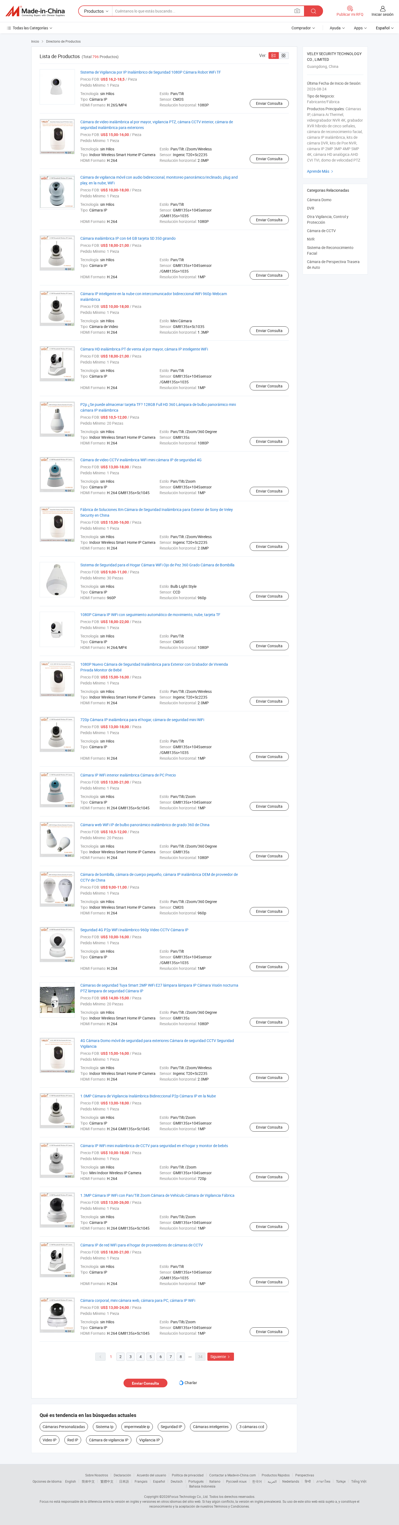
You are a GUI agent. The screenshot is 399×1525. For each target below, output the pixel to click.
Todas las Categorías (30, 27)
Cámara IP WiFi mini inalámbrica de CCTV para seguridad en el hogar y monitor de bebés (154, 1145)
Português (196, 1481)
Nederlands (290, 1481)
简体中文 (88, 1481)
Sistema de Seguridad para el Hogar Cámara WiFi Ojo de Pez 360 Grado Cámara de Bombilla (157, 564)
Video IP (49, 1439)
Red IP (72, 1439)
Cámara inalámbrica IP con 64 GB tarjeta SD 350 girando (128, 238)
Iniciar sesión (383, 14)
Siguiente (220, 1356)
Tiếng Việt (358, 1481)
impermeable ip (137, 1426)
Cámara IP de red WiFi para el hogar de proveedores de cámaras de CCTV (141, 1245)
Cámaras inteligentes (211, 1426)
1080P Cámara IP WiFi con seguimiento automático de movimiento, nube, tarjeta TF (150, 614)
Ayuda (335, 27)
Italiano (214, 1481)
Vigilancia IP (149, 1439)
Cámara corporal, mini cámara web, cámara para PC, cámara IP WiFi (137, 1300)
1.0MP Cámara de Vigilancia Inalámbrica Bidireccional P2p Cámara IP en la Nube (148, 1095)
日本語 (124, 1481)
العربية (272, 1481)
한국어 (257, 1481)
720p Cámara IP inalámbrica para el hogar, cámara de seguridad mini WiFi (142, 719)
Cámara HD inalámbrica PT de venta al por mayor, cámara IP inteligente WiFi (144, 349)
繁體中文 (106, 1481)
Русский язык (236, 1481)
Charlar (191, 1382)
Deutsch (177, 1481)
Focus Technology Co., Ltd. (188, 1496)
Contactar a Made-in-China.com (232, 1475)
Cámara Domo (319, 199)
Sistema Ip (104, 1426)
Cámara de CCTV (321, 230)
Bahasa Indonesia (202, 1486)
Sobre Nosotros (96, 1475)
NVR (311, 239)
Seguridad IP (171, 1426)
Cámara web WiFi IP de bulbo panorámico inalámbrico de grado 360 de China (145, 824)
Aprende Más (320, 171)
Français (141, 1481)
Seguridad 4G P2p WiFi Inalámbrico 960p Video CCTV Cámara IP (134, 929)
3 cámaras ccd (251, 1426)
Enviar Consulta (269, 103)
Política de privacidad (188, 1475)
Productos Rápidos (276, 1475)
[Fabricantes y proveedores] (35, 11)
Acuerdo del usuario (151, 1475)
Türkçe (341, 1481)
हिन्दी (308, 1481)
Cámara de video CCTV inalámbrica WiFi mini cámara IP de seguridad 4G (141, 459)
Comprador (301, 27)
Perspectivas (304, 1475)
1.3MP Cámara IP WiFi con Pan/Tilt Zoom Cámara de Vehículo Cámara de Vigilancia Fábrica (157, 1195)
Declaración (122, 1475)
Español (159, 1481)
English (70, 1481)
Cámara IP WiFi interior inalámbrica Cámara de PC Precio (128, 775)
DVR (310, 208)
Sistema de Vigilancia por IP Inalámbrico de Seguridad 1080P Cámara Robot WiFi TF (150, 72)
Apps (358, 27)
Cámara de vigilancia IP (108, 1439)
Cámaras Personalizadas (64, 1426)
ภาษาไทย (323, 1481)
